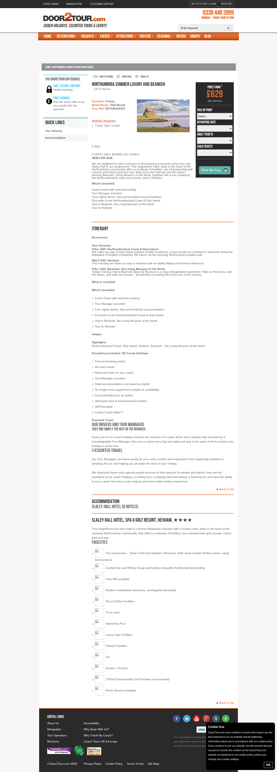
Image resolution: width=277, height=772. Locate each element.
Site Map (153, 763)
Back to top (226, 489)
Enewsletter (74, 4)
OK (268, 765)
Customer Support (102, 4)
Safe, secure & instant (66, 86)
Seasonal (164, 36)
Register (226, 3)
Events (105, 36)
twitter (186, 718)
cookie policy (265, 741)
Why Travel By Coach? (98, 735)
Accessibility (91, 723)
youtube (196, 718)
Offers (181, 36)
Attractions (124, 36)
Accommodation (55, 137)
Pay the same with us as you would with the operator (69, 105)
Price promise (61, 98)
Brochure (53, 741)
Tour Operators (57, 735)
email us (145, 76)
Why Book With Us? (96, 729)
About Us (53, 723)
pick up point (204, 110)
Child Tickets (205, 146)
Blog (207, 36)
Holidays (87, 36)
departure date (206, 122)
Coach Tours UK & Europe (100, 741)
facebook (177, 718)
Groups (195, 36)
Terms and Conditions (188, 746)
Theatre (145, 36)
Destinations (66, 36)
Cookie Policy (114, 763)
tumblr (216, 718)
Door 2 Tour (74, 16)
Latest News (50, 4)
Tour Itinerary (53, 130)
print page (127, 76)
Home (47, 36)
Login (212, 3)
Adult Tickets (205, 134)
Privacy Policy (92, 763)
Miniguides (54, 729)
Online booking (63, 89)
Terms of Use (135, 763)
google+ (206, 718)
